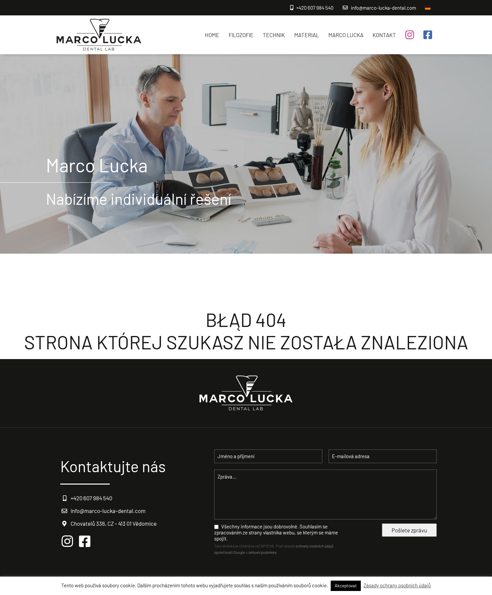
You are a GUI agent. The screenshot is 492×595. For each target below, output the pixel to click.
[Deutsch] (428, 8)
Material (306, 34)
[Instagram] (410, 35)
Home (212, 34)
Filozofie (241, 34)
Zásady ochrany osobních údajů (397, 585)
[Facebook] (428, 35)
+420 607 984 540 (314, 8)
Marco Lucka (345, 34)
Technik (274, 34)
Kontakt (384, 34)
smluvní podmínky (262, 552)
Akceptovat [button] (346, 585)
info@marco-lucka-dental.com (383, 8)
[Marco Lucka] (98, 35)
